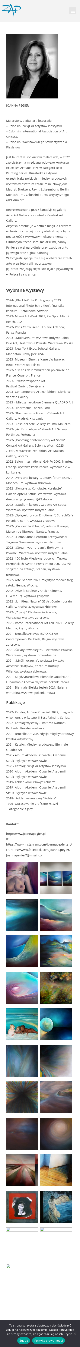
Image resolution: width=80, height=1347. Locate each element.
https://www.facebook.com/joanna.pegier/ (40, 850)
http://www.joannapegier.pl (26, 834)
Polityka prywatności (48, 1340)
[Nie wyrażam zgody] (75, 1333)
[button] (72, 10)
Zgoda (23, 1340)
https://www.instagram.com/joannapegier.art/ (39, 844)
